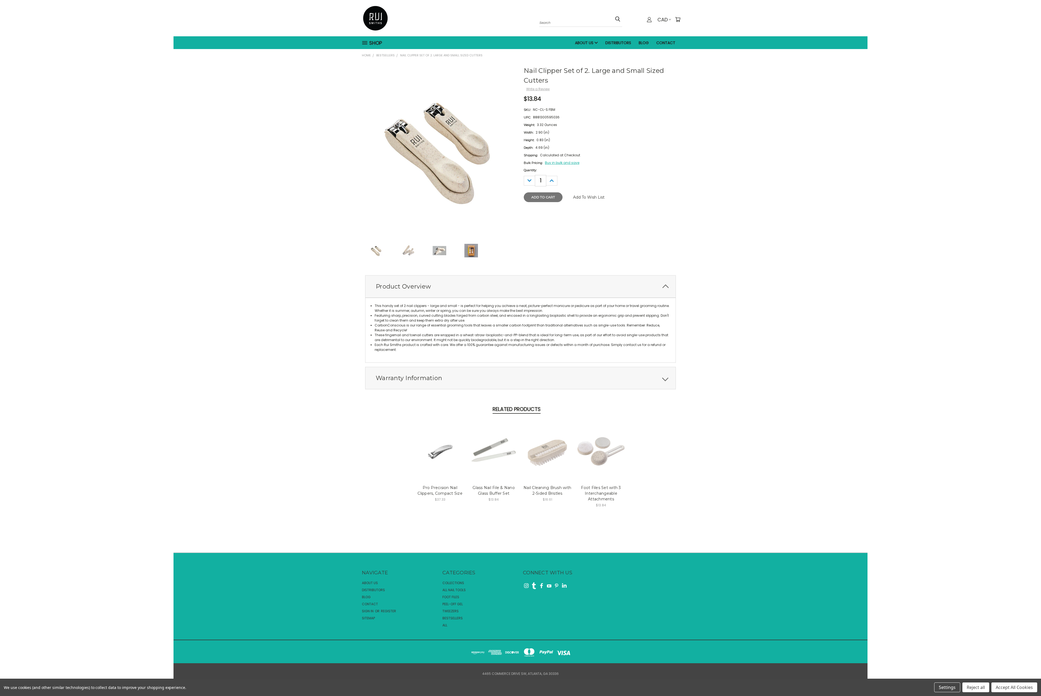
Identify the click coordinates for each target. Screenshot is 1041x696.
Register (388, 611)
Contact (665, 43)
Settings (947, 687)
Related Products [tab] (517, 409)
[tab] (520, 286)
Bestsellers (452, 618)
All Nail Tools (454, 590)
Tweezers (450, 611)
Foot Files (450, 597)
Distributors (618, 43)
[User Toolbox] (649, 19)
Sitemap (368, 618)
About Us (585, 43)
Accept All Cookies (1014, 687)
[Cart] (677, 19)
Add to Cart (440, 450)
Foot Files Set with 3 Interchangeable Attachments (601, 493)
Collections (453, 583)
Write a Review (538, 89)
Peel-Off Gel (452, 604)
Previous (1027, 675)
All (444, 625)
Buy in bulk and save (562, 162)
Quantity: (530, 170)
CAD (662, 19)
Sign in (368, 611)
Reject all (976, 687)
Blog (644, 43)
